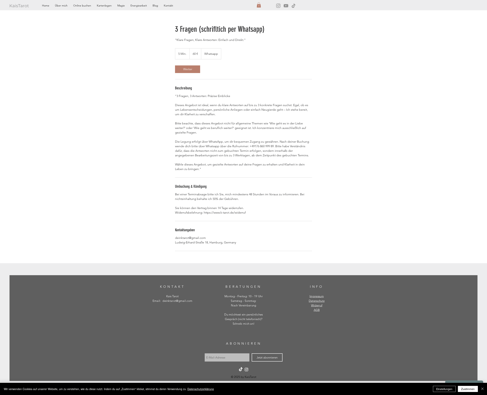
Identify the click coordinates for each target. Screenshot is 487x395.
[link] (187, 69)
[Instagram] (278, 6)
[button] (259, 4)
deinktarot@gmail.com (177, 301)
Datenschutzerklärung (200, 389)
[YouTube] (286, 6)
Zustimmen (468, 389)
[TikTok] (293, 6)
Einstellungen (444, 389)
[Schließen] (482, 389)
